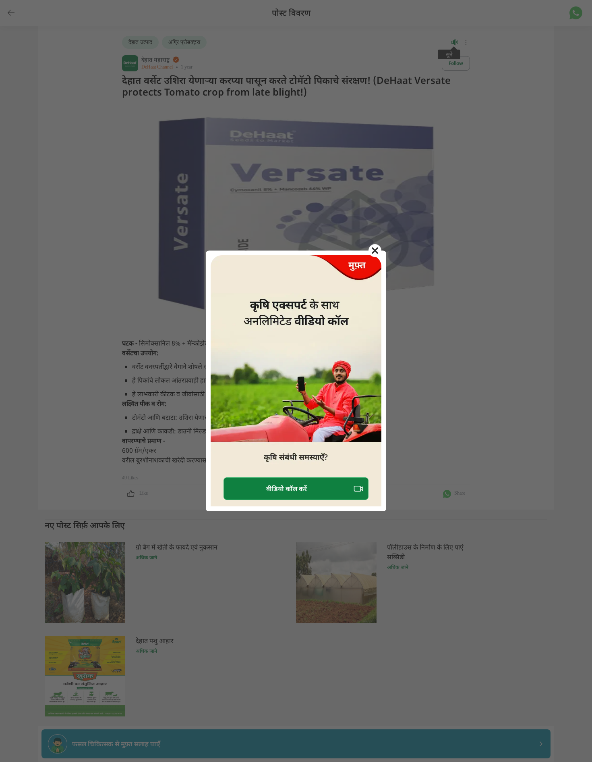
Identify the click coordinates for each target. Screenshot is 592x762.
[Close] (374, 250)
